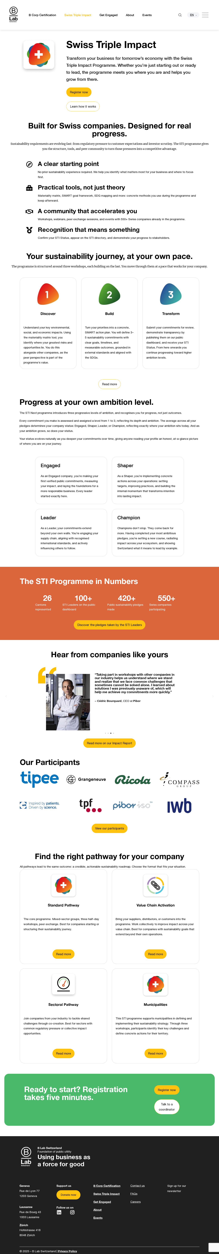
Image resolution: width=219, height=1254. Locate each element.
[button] (6, 696)
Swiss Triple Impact (77, 15)
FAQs (133, 1193)
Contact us (137, 1185)
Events (147, 15)
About (130, 15)
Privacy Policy (67, 1251)
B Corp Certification (42, 15)
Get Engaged (109, 15)
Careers (135, 1201)
